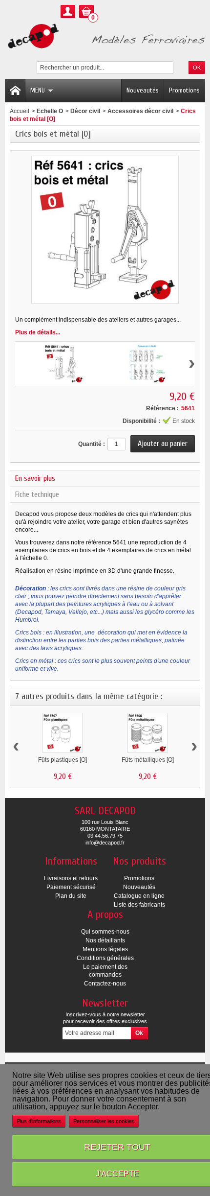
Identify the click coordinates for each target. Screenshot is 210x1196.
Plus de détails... (37, 332)
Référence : (162, 408)
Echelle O (50, 111)
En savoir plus (35, 478)
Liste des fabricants (139, 904)
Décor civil (85, 111)
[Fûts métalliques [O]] (147, 732)
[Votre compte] (68, 11)
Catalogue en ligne (139, 895)
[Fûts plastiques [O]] (62, 732)
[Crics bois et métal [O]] (64, 363)
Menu (37, 90)
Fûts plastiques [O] (62, 759)
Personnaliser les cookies (103, 1121)
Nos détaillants (105, 940)
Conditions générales (105, 958)
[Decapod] (105, 37)
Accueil (19, 111)
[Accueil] (15, 90)
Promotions (184, 90)
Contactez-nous (105, 983)
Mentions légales (105, 949)
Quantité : (91, 444)
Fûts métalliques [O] (148, 759)
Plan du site (70, 895)
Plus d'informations (39, 1121)
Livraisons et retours (71, 878)
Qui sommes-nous (105, 931)
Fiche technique (37, 494)
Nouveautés (142, 90)
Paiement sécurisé (71, 887)
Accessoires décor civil (140, 111)
